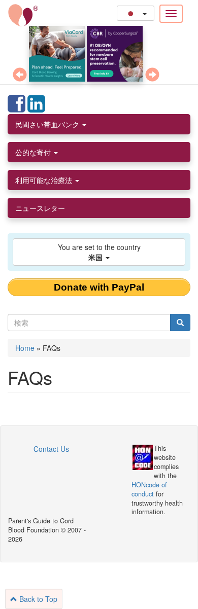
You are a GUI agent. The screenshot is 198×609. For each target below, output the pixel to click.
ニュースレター (40, 208)
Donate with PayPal (99, 287)
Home (25, 348)
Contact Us (51, 449)
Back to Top (37, 599)
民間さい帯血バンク (48, 124)
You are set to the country (99, 252)
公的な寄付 (34, 152)
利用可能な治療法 (44, 180)
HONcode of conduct (149, 489)
